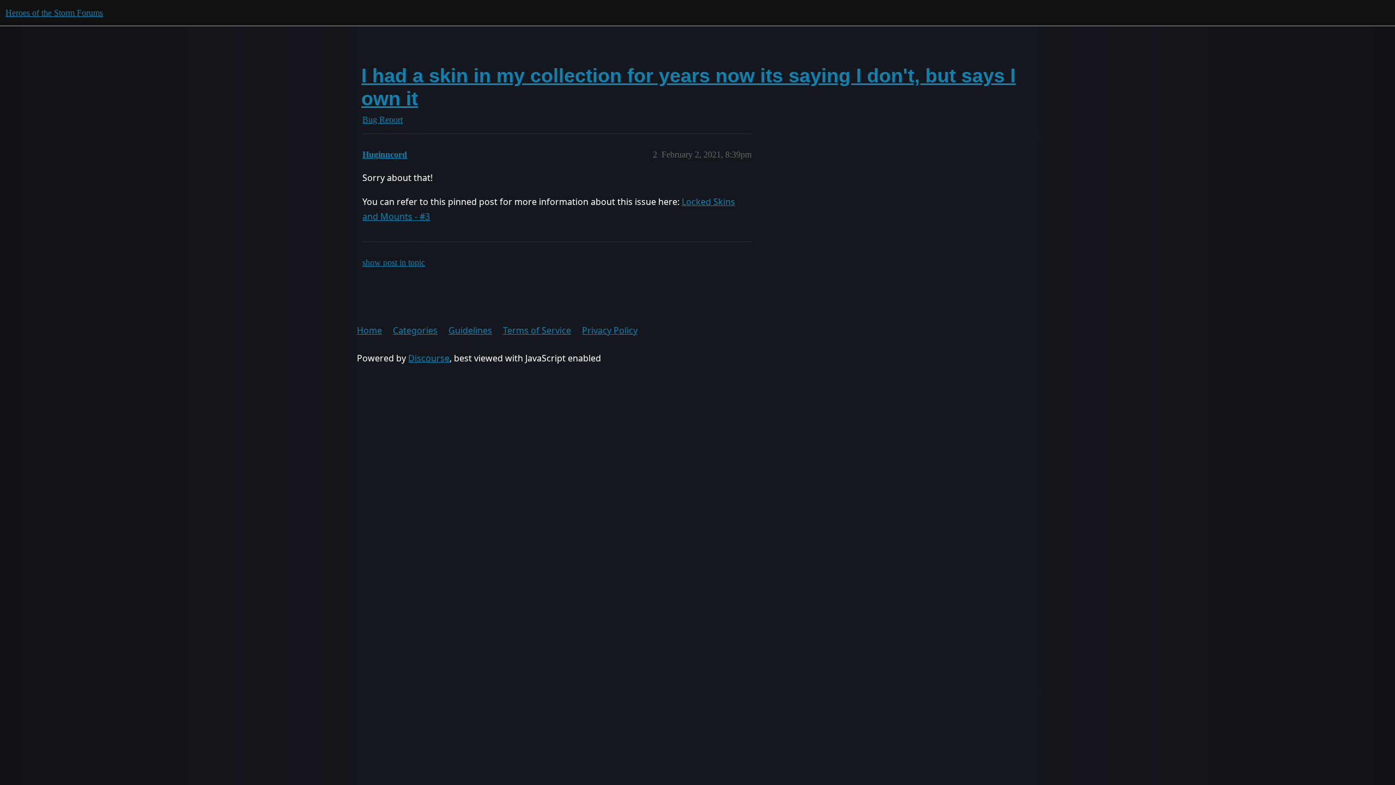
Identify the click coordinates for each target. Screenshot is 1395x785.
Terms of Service (537, 330)
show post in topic (393, 262)
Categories (415, 330)
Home (369, 330)
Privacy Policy (610, 330)
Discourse (429, 358)
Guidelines (470, 330)
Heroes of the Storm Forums (54, 12)
